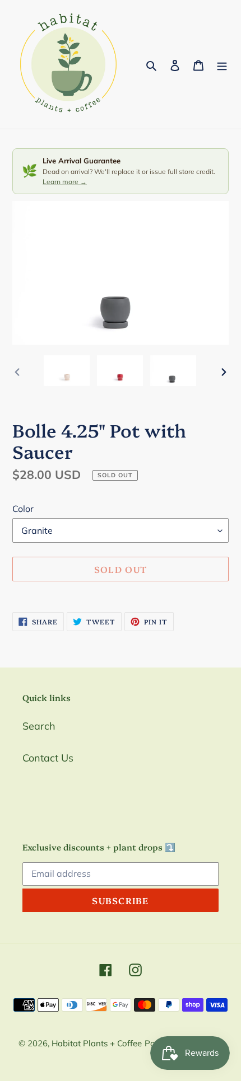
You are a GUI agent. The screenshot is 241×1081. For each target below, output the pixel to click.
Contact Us (47, 757)
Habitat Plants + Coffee (97, 1043)
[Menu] (222, 64)
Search (38, 726)
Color (23, 508)
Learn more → (65, 181)
